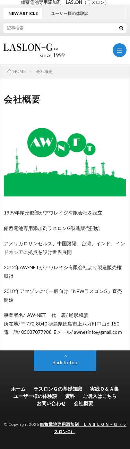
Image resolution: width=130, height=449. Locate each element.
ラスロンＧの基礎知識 (58, 389)
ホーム (18, 389)
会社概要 (83, 403)
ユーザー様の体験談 (35, 396)
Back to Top (65, 362)
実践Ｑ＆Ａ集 (104, 389)
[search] (121, 27)
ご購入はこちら (100, 396)
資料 (70, 396)
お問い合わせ (51, 403)
